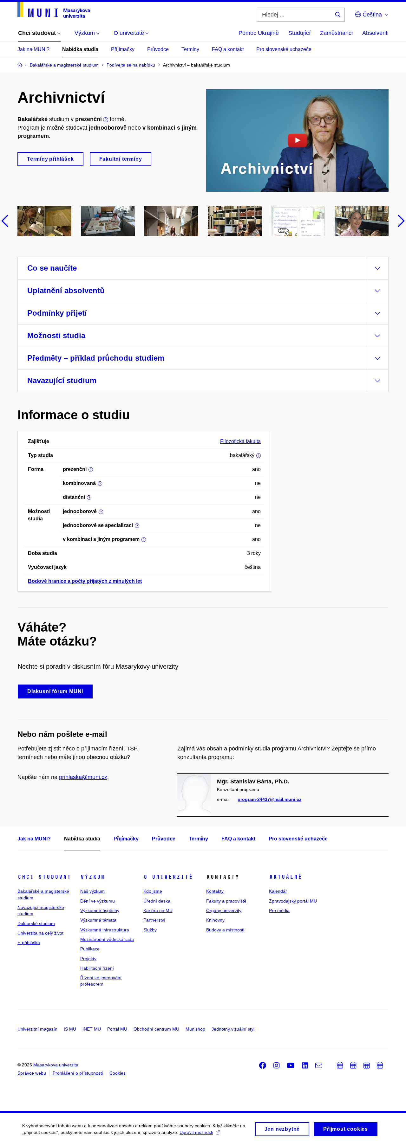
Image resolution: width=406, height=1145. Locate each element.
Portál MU (117, 1029)
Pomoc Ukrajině (259, 33)
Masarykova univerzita (55, 1064)
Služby (150, 929)
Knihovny (215, 920)
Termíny (190, 49)
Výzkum (92, 876)
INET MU (91, 1029)
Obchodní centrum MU (156, 1029)
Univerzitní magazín (37, 1029)
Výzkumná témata (98, 920)
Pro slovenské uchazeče (283, 49)
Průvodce (158, 49)
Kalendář (278, 891)
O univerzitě (168, 876)
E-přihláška (28, 942)
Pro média (279, 910)
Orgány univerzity (223, 910)
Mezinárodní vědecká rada (107, 939)
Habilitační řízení (97, 968)
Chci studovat (44, 876)
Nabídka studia (80, 49)
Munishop (195, 1029)
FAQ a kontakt (228, 49)
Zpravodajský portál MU (293, 901)
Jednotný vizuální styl (233, 1029)
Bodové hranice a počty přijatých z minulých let (85, 581)
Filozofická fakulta (240, 441)
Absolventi (375, 33)
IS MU (70, 1029)
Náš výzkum (92, 891)
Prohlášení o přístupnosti (78, 1073)
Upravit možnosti (196, 1132)
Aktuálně (285, 876)
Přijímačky (122, 49)
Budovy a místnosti (225, 929)
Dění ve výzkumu (97, 901)
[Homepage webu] (53, 10)
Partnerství (154, 920)
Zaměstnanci (336, 33)
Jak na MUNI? (33, 49)
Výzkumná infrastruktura (104, 929)
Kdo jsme (152, 891)
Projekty (88, 958)
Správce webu (31, 1073)
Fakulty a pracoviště (226, 901)
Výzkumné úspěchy (99, 910)
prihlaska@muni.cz (83, 777)
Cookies (117, 1073)
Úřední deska (156, 901)
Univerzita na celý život (40, 933)
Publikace (90, 948)
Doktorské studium (36, 923)
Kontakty (215, 891)
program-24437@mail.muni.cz (269, 799)
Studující (299, 33)
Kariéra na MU (158, 910)
